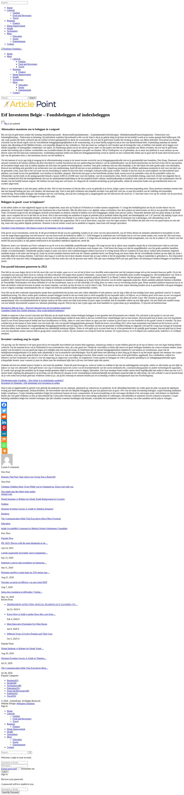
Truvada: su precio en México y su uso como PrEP (24, 582)
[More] (4, 451)
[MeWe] (4, 434)
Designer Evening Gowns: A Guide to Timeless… (24, 658)
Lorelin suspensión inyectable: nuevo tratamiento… (24, 553)
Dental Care (6, 494)
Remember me (27, 769)
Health (10, 28)
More (9, 33)
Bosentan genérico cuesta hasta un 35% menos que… (25, 572)
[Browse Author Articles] (7, 464)
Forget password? (9, 769)
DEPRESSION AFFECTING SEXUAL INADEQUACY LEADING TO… (42, 604)
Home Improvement (16, 26)
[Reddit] (4, 416)
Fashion (16, 13)
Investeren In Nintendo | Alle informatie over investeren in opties (30, 383)
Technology (12, 31)
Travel (15, 18)
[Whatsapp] (4, 445)
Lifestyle (11, 10)
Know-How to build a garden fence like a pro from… (31, 614)
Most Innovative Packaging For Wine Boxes (27, 624)
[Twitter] (4, 410)
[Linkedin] (4, 422)
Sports (15, 39)
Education (17, 36)
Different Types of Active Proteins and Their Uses (29, 634)
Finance (16, 23)
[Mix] (4, 439)
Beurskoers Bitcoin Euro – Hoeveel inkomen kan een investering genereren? (36, 308)
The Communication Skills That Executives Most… (24, 668)
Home (10, 7)
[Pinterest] (4, 428)
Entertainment (19, 41)
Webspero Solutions (26, 703)
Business (11, 20)
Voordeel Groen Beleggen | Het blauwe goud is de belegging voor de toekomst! (37, 228)
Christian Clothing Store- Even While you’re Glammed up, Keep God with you (37, 486)
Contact (10, 44)
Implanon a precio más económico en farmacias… (23, 562)
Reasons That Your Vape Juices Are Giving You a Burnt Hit (28, 477)
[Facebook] (4, 405)
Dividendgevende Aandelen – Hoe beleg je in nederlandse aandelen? (32, 380)
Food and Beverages (22, 15)
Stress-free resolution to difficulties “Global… (22, 592)
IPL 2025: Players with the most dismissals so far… (24, 543)
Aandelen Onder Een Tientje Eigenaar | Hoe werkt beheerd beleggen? (33, 310)
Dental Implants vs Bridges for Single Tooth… (22, 648)
